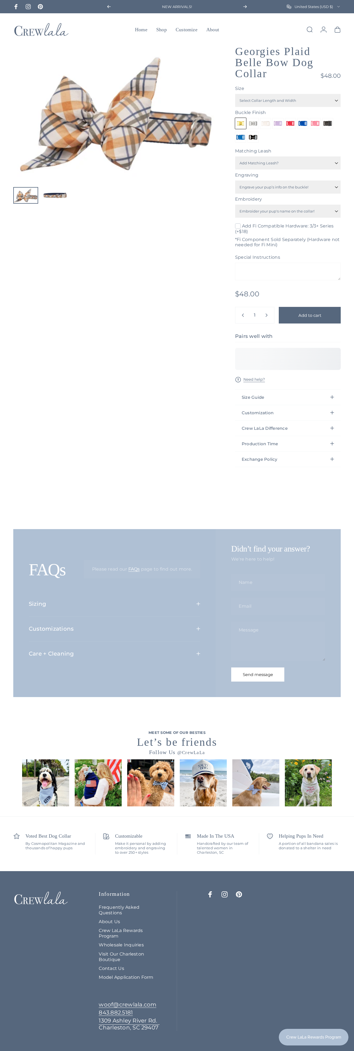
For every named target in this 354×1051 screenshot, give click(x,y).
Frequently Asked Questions (119, 909)
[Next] (245, 6)
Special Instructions (257, 257)
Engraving (246, 175)
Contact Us (111, 968)
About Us (109, 921)
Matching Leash (253, 151)
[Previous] (109, 6)
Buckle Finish (250, 112)
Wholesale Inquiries (121, 945)
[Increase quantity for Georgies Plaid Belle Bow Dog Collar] (267, 315)
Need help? (254, 379)
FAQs (134, 569)
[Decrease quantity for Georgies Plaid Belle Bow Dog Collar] (241, 315)
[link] (129, 1024)
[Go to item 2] (55, 195)
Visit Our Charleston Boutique (121, 956)
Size (239, 88)
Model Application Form (126, 977)
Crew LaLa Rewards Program (121, 933)
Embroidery (248, 199)
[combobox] (314, 6)
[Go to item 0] (25, 195)
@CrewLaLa (191, 752)
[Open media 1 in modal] (115, 114)
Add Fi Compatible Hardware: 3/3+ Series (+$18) (284, 228)
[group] (45, 782)
